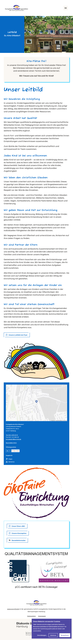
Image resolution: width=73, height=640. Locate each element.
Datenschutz (31, 616)
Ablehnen (53, 635)
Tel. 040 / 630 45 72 (12, 435)
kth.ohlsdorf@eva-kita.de (13, 439)
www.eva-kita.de (13, 609)
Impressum (42, 616)
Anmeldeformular (19, 540)
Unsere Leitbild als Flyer (18, 335)
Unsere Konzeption (19, 533)
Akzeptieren (65, 635)
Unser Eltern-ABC (18, 526)
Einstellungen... (42, 635)
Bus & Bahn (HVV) (11, 443)
